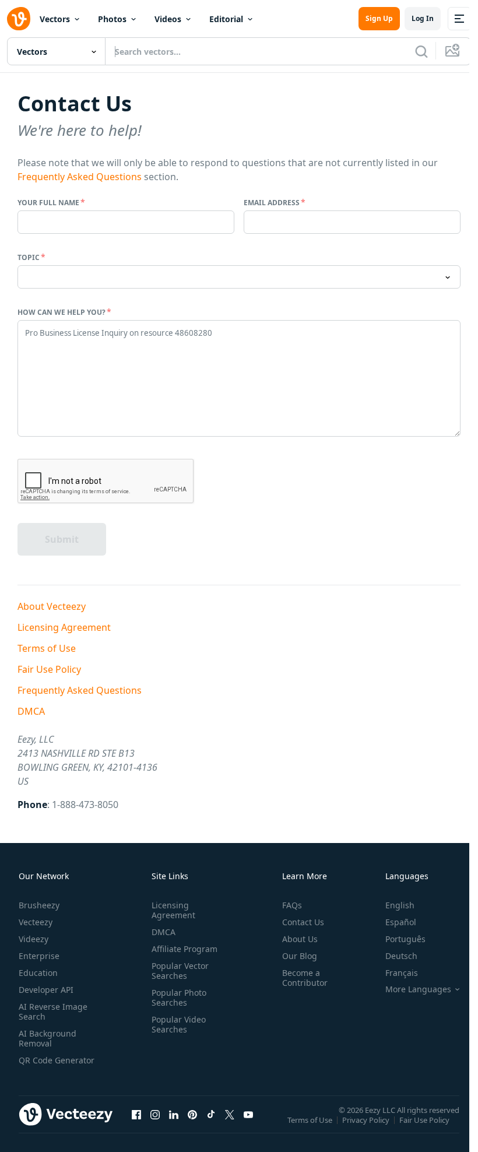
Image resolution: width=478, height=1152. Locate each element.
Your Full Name (48, 203)
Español (400, 922)
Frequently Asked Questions (79, 176)
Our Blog (299, 955)
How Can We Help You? (61, 312)
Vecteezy (35, 922)
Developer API (46, 989)
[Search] (421, 51)
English (399, 905)
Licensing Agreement (64, 627)
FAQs (292, 905)
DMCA (31, 711)
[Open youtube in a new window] (248, 1114)
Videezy (33, 938)
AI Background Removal (47, 1038)
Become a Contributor (305, 977)
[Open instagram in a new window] (155, 1114)
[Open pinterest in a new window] (192, 1114)
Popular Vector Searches (180, 970)
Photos (112, 18)
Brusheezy (39, 905)
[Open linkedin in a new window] (173, 1114)
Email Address (272, 203)
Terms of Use (46, 648)
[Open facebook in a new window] (136, 1114)
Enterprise (39, 955)
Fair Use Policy (49, 669)
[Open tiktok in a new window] (211, 1114)
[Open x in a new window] (229, 1114)
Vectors (55, 18)
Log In (423, 18)
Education (38, 972)
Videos (167, 18)
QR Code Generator (56, 1060)
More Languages (418, 989)
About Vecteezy (51, 606)
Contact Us (303, 922)
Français (401, 972)
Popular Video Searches (179, 1024)
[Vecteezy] (18, 18)
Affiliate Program (184, 948)
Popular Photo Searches (179, 997)
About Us (300, 938)
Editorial (226, 18)
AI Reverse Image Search (53, 1011)
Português (405, 938)
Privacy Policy (365, 1119)
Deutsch (401, 955)
